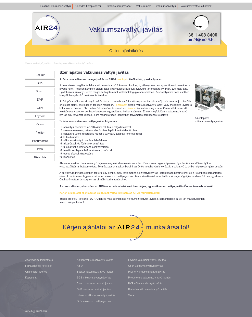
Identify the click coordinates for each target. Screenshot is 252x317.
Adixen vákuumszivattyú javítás (95, 259)
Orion (40, 124)
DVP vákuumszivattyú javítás (94, 289)
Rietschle (40, 157)
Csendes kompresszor (88, 6)
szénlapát (122, 79)
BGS (40, 83)
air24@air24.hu (36, 311)
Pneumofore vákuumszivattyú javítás (149, 277)
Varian (131, 295)
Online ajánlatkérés (126, 51)
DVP (40, 99)
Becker (40, 74)
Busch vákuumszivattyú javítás (95, 283)
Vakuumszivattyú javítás (126, 29)
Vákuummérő (143, 6)
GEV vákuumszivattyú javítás (94, 301)
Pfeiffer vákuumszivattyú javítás (146, 271)
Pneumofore (40, 140)
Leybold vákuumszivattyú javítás (147, 259)
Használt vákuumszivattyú (55, 6)
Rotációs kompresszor (118, 6)
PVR (40, 149)
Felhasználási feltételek (38, 265)
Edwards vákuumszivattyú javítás (96, 295)
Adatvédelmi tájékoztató (39, 259)
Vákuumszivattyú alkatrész (196, 6)
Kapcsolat (31, 277)
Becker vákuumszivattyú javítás (95, 271)
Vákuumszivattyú (166, 6)
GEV (40, 107)
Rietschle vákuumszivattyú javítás (148, 289)
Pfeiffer (39, 132)
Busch (40, 91)
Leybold (40, 116)
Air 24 (80, 265)
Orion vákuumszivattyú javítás (145, 265)
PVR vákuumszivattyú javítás (145, 283)
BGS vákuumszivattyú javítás (94, 277)
